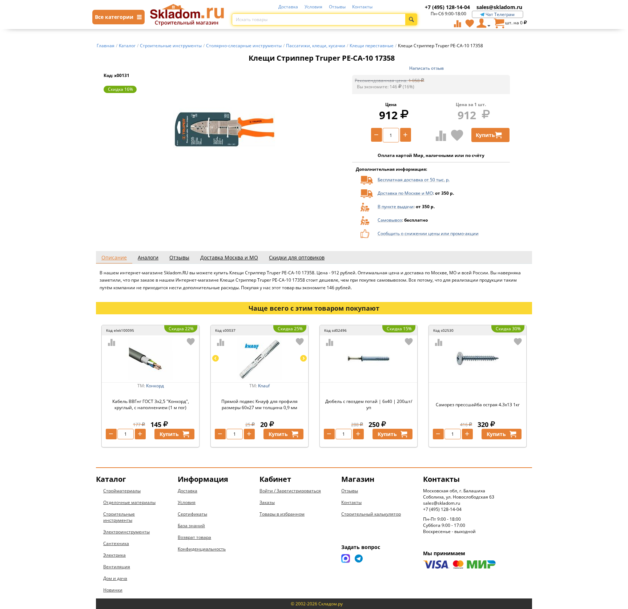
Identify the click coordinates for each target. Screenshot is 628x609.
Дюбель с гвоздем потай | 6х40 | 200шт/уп (368, 404)
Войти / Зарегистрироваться (290, 491)
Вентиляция (116, 567)
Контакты (362, 7)
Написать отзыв (426, 68)
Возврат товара (194, 537)
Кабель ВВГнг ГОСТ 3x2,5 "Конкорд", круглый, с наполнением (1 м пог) (150, 404)
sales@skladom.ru (499, 7)
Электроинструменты (126, 532)
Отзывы (337, 7)
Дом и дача (115, 578)
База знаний (191, 526)
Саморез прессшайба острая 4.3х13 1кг (478, 405)
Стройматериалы (122, 491)
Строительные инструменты (119, 517)
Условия (313, 7)
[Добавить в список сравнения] (441, 135)
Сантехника (116, 543)
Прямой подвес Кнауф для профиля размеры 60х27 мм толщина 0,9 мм (259, 404)
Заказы (267, 502)
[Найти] (411, 19)
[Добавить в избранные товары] (457, 135)
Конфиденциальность (202, 549)
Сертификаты (192, 514)
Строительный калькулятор (371, 514)
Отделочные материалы (129, 502)
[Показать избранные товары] (469, 23)
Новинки (112, 590)
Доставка (288, 7)
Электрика (114, 555)
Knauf (264, 386)
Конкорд (155, 386)
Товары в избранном (282, 514)
